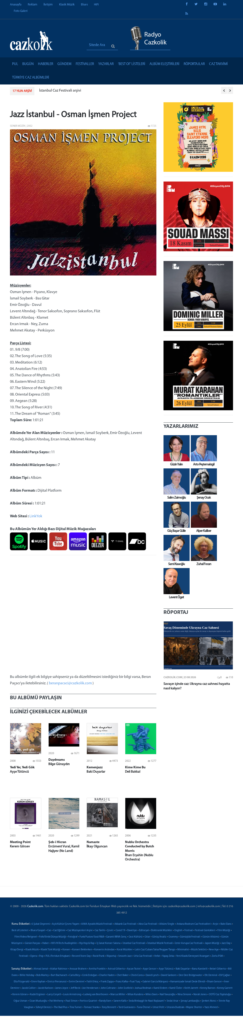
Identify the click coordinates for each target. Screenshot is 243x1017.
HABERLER (45, 64)
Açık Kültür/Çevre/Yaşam (65, 924)
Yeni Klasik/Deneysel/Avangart (193, 956)
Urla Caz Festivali (143, 956)
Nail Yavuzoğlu (167, 994)
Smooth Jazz (125, 956)
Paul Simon (71, 1001)
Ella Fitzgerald (21, 981)
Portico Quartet (88, 1001)
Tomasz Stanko (92, 1007)
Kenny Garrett (225, 988)
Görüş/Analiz (159, 937)
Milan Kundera (135, 994)
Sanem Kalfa (119, 1001)
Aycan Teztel (134, 969)
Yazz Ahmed (211, 1007)
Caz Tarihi (100, 930)
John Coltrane (108, 988)
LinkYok (35, 516)
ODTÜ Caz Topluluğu (220, 994)
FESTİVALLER (85, 64)
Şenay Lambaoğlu (190, 1001)
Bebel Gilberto (218, 969)
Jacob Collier (29, 988)
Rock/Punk (98, 956)
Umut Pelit (158, 1007)
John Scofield (125, 988)
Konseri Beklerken (82, 949)
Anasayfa (15, 4)
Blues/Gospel (38, 930)
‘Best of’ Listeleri (131, 64)
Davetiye (132, 930)
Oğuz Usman (20, 1001)
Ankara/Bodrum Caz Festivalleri (194, 924)
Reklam (32, 4)
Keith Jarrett (191, 988)
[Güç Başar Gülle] (175, 515)
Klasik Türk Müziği (50, 949)
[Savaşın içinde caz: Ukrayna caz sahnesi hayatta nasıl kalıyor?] (198, 645)
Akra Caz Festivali (147, 924)
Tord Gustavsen (126, 1007)
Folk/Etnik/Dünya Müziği (52, 937)
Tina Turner (76, 1007)
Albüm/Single (166, 924)
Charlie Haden (107, 975)
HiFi (96, 4)
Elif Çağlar (224, 975)
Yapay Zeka (168, 956)
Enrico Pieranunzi (57, 981)
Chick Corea (137, 975)
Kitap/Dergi (16, 949)
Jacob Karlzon (45, 988)
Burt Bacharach (59, 975)
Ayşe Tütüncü (166, 969)
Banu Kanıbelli (200, 969)
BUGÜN (28, 64)
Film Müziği (223, 930)
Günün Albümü (210, 937)
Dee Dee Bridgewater (190, 975)
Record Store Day (81, 956)
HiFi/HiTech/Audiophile (64, 943)
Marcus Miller (117, 994)
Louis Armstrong (72, 994)
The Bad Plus (60, 1007)
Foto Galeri (21, 11)
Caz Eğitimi (59, 930)
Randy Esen (105, 1001)
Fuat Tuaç (135, 981)
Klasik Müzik (67, 4)
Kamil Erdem (160, 988)
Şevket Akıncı (209, 1001)
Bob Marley (42, 975)
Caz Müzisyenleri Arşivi (80, 930)
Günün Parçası (32, 943)
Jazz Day (225, 943)
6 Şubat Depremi (41, 924)
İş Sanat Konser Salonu (109, 943)
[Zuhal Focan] (203, 548)
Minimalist (183, 949)
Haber (45, 943)
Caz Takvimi (218, 64)
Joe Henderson (90, 988)
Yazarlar (106, 64)
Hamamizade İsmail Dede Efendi (187, 981)
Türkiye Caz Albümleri (30, 77)
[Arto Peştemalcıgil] (203, 448)
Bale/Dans (225, 924)
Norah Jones (200, 994)
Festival (188, 930)
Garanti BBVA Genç (116, 937)
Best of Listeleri (20, 930)
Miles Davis (151, 994)
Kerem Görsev (20, 994)
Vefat (157, 956)
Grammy (173, 937)
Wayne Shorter (194, 1007)
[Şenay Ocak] (203, 481)
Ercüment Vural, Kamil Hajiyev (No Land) (63, 846)
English (178, 930)
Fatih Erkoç (92, 981)
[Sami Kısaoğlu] (175, 548)
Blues (84, 4)
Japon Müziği (212, 943)
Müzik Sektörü (199, 949)
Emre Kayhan (38, 981)
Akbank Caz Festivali (125, 924)
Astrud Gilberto (116, 969)
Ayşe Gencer (150, 969)
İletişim (48, 4)
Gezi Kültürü (135, 937)
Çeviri (110, 930)
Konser (66, 949)
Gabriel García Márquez (155, 981)
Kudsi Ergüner (37, 994)
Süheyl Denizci (44, 1007)
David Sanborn (169, 975)
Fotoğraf (72, 937)
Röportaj (111, 956)
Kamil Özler (175, 988)
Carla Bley (74, 975)
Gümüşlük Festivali (190, 937)
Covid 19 (120, 930)
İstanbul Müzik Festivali (160, 943)
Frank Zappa (107, 981)
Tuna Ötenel (143, 1007)
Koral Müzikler (125, 949)
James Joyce (61, 988)
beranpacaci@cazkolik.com (70, 683)
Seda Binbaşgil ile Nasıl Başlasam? (146, 1001)
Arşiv (215, 924)
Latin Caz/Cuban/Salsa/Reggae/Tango (155, 949)
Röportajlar (194, 64)
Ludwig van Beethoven (95, 994)
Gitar (147, 937)
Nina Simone (184, 994)
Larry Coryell (54, 994)
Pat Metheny (56, 1001)
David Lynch (152, 975)
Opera (33, 956)
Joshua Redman (143, 988)
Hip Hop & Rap (86, 943)
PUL (15, 64)
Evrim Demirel (76, 981)
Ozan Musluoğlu (38, 1001)
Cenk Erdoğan (89, 975)
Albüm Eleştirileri (164, 64)
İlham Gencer (214, 981)
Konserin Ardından (104, 949)
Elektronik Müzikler (161, 930)
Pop (41, 956)
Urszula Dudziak (175, 1007)
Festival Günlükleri (205, 930)
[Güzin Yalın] (175, 448)
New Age (214, 949)
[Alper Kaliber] (203, 515)
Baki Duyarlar (183, 969)
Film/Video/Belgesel (25, 937)
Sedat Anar (172, 1001)
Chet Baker (123, 975)
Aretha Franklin (97, 969)
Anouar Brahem (78, 969)
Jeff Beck (75, 988)
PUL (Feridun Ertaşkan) (58, 956)
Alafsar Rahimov (58, 969)
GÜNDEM (64, 64)
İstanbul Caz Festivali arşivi (60, 91)
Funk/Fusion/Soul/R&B (91, 937)
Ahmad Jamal (40, 969)
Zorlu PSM (217, 956)
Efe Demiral (211, 975)
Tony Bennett (109, 1007)
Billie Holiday (27, 975)
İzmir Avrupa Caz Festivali (189, 943)
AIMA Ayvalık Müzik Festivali (96, 924)
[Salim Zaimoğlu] (175, 481)
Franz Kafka (122, 981)
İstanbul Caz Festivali (134, 943)
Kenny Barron (207, 988)
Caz (49, 930)
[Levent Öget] (175, 581)
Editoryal (144, 930)
